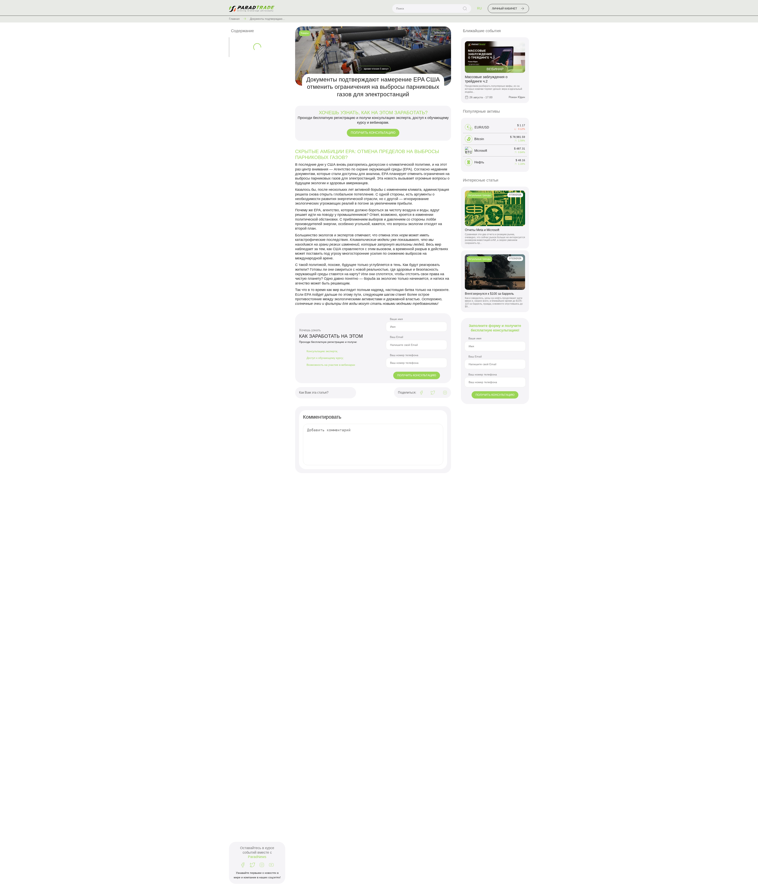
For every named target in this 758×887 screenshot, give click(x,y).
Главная (234, 18)
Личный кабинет (504, 8)
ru (479, 8)
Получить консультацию (373, 132)
